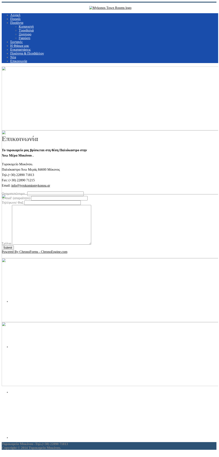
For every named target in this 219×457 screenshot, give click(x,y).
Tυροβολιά (26, 30)
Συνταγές (16, 42)
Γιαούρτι (24, 38)
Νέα (13, 57)
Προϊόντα (16, 23)
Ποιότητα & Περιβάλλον (27, 53)
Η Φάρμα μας (19, 46)
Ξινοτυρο (25, 34)
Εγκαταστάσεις (20, 49)
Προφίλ (15, 19)
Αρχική (15, 15)
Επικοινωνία (18, 61)
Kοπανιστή (26, 26)
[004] (114, 416)
